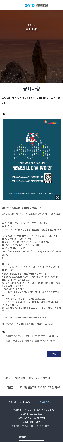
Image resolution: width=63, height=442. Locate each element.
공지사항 (31, 30)
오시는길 (26, 402)
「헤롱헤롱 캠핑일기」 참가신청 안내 (32, 377)
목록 (54, 354)
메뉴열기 (59, 5)
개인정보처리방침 (43, 402)
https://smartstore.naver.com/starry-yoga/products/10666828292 (31, 253)
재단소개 (12, 402)
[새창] (57, 197)
